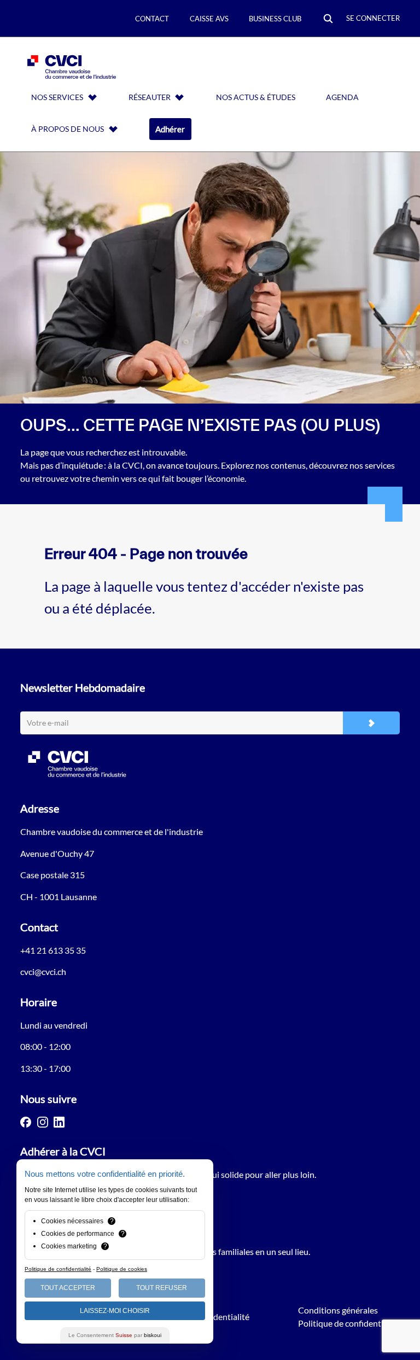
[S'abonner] (371, 723)
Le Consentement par (114, 1335)
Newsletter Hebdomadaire (82, 687)
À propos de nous (67, 128)
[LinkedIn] (59, 1122)
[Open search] (328, 19)
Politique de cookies (121, 1269)
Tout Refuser (161, 1288)
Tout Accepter (67, 1288)
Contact (152, 18)
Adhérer (170, 129)
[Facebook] (25, 1122)
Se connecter (373, 18)
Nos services (57, 97)
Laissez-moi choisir (115, 1311)
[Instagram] (42, 1122)
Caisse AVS (209, 18)
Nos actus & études (255, 97)
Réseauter (150, 97)
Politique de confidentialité (349, 1323)
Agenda (342, 97)
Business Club (275, 18)
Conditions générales (338, 1310)
